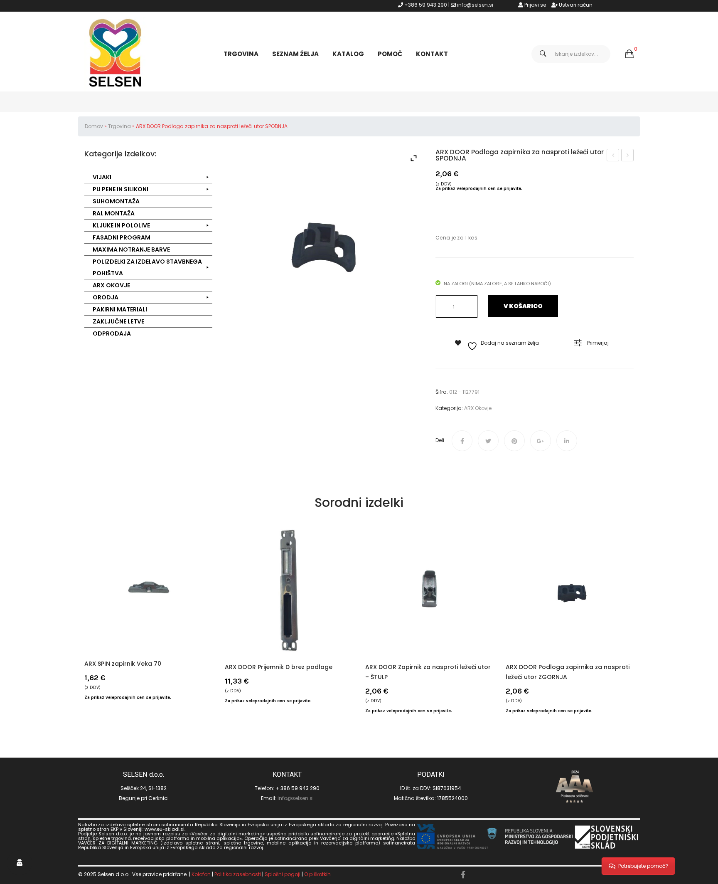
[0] (629, 54)
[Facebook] (462, 440)
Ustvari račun (575, 4)
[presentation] (84, 620)
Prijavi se (534, 4)
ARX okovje (478, 408)
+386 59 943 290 (425, 4)
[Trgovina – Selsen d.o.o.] (115, 53)
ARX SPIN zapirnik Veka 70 (122, 663)
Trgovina (241, 53)
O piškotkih (317, 874)
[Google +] (540, 440)
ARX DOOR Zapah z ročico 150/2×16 (613, 156)
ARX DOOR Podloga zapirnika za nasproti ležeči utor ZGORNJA (628, 156)
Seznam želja (295, 53)
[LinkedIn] (566, 440)
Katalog (348, 53)
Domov (94, 126)
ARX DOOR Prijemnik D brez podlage (278, 667)
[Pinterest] (514, 440)
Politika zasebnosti (237, 874)
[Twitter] (488, 440)
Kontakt (432, 53)
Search (543, 54)
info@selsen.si (475, 4)
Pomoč (390, 53)
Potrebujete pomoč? (643, 865)
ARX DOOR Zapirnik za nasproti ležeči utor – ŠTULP (428, 672)
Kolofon (201, 874)
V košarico (523, 306)
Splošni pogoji (282, 874)
